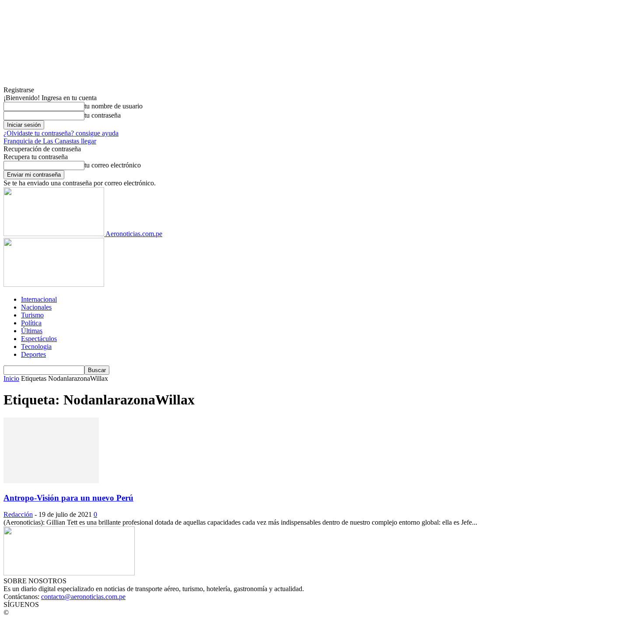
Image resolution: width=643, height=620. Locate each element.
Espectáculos (39, 338)
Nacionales (36, 307)
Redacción (18, 514)
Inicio (11, 378)
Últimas (31, 330)
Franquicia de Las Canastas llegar (49, 141)
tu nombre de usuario (113, 106)
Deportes (33, 354)
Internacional (39, 299)
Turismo (32, 315)
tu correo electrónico (112, 165)
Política (31, 323)
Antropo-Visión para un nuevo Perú (68, 497)
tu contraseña (102, 115)
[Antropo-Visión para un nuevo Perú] (51, 480)
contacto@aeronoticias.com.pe (83, 596)
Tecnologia (36, 346)
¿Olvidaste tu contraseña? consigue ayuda (61, 133)
